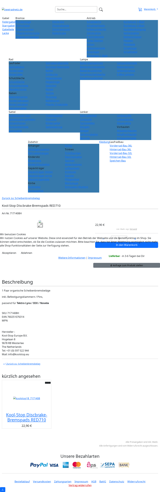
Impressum (95, 257)
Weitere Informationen (71, 257)
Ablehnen (26, 253)
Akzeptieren (9, 253)
